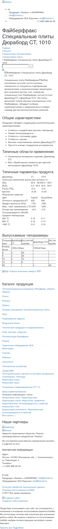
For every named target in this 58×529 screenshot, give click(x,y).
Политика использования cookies (18, 489)
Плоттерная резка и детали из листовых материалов (28, 373)
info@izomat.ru (16, 15)
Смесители (7, 361)
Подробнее (18, 527)
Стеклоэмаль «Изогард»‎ (14, 376)
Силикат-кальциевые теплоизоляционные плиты (26, 309)
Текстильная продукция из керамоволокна (23, 327)
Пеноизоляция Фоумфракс (15, 336)
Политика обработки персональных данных (23, 486)
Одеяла (6, 291)
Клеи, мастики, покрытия (14, 331)
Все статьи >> (9, 415)
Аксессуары (8, 348)
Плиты (5, 296)
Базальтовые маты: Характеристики (19, 397)
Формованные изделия (13, 318)
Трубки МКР (8, 370)
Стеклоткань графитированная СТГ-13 (21, 386)
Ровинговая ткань (10, 382)
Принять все (6, 527)
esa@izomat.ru (46, 18)
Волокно (6, 300)
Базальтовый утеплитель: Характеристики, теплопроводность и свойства (23, 411)
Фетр (4, 314)
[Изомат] (7, 1)
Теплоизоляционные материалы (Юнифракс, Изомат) (28, 288)
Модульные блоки (11, 322)
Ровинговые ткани (11, 379)
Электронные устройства (14, 366)
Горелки (6, 352)
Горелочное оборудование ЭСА (17, 345)
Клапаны (6, 357)
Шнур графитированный (14, 391)
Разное (5, 340)
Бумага (5, 305)
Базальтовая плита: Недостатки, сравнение (23, 400)
